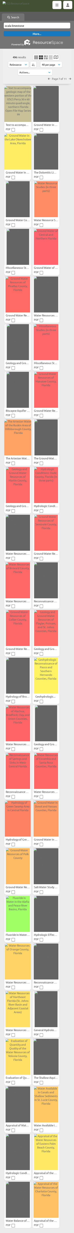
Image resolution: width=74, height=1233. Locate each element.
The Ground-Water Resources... (53, 458)
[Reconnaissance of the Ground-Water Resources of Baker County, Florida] (46, 961)
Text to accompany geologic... (24, 124)
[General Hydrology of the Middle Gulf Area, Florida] (46, 1009)
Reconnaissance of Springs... (23, 791)
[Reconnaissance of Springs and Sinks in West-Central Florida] (17, 771)
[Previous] (49, 78)
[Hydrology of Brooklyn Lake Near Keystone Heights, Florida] (17, 676)
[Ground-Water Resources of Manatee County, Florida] (46, 390)
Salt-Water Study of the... (49, 887)
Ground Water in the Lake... (23, 172)
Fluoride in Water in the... (21, 934)
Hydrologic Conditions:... (49, 506)
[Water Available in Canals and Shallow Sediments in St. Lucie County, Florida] (46, 1104)
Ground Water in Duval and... (52, 839)
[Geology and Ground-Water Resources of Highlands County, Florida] (17, 342)
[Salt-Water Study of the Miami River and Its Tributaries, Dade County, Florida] (46, 866)
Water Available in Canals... (51, 1125)
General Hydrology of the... (50, 1030)
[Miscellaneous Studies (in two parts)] (17, 247)
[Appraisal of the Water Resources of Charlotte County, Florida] (46, 1200)
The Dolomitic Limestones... (51, 172)
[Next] (70, 78)
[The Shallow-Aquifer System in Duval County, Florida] (46, 1057)
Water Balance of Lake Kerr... (23, 1220)
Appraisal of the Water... (49, 1173)
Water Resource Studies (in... (52, 220)
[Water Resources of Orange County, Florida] (17, 961)
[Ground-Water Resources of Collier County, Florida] (17, 628)
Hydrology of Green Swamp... (24, 839)
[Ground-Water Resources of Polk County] (17, 866)
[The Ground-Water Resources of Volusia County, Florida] (46, 437)
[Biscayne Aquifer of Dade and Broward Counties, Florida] (17, 390)
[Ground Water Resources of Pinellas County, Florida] (17, 294)
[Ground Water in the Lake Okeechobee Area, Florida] (17, 152)
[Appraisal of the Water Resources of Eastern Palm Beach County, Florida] (46, 1152)
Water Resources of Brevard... (24, 601)
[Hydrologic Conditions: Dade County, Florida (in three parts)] (46, 485)
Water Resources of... (19, 553)
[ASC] (33, 64)
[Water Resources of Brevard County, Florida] (17, 580)
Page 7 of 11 (59, 78)
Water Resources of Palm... (50, 315)
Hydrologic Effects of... (48, 934)
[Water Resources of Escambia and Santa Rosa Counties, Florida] (46, 771)
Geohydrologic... (45, 696)
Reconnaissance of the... (49, 601)
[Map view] (56, 57)
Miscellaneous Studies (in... (22, 267)
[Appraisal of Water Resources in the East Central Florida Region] (17, 1104)
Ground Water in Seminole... (51, 124)
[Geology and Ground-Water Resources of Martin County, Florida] (17, 485)
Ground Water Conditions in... (24, 220)
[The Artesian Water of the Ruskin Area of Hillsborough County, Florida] (17, 437)
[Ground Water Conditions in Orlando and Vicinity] (17, 199)
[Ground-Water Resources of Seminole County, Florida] (46, 533)
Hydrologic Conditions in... (22, 1173)
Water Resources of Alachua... (24, 744)
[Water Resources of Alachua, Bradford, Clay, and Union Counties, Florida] (17, 723)
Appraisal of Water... (18, 1125)
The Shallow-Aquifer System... (52, 1077)
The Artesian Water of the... (23, 458)
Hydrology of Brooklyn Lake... (24, 696)
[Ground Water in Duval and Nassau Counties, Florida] (46, 819)
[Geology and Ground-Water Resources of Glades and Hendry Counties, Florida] (46, 723)
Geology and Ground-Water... (24, 363)
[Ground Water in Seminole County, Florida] (46, 104)
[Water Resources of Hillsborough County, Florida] (17, 533)
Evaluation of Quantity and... (24, 1077)
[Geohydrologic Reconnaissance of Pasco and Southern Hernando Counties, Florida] (46, 676)
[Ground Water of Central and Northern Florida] (46, 247)
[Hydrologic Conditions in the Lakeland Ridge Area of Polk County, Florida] (17, 1152)
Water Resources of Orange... (24, 982)
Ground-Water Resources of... (52, 410)
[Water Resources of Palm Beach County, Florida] (46, 294)
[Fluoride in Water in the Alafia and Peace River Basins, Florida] (17, 914)
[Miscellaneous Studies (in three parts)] (46, 342)
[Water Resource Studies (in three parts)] (46, 199)
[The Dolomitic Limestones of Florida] (46, 152)
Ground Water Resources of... (24, 315)
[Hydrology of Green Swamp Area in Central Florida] (17, 819)
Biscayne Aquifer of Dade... (22, 410)
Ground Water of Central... (50, 267)
